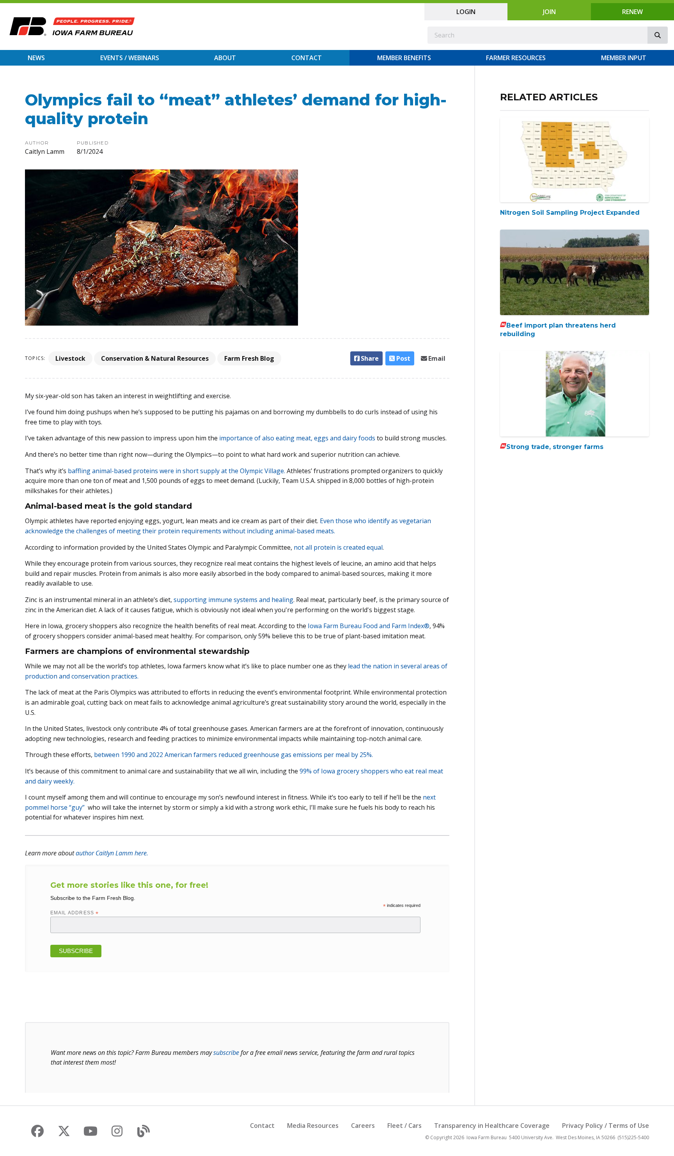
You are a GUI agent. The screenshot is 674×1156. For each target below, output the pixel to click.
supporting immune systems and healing (233, 599)
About (225, 57)
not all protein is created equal (338, 547)
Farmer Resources (516, 57)
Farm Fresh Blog (249, 358)
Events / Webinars (129, 57)
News (36, 57)
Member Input (623, 57)
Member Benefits (404, 57)
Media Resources (313, 1125)
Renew (632, 11)
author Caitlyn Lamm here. (112, 853)
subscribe (226, 1052)
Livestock (70, 358)
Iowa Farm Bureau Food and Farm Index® (368, 626)
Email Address (74, 913)
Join (549, 11)
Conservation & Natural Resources (155, 358)
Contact (306, 57)
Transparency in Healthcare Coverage (492, 1125)
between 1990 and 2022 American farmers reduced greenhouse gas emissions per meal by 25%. (233, 754)
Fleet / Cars (404, 1125)
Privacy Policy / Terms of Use (605, 1125)
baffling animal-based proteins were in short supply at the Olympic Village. (176, 471)
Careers (363, 1125)
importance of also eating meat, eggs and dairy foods (297, 438)
